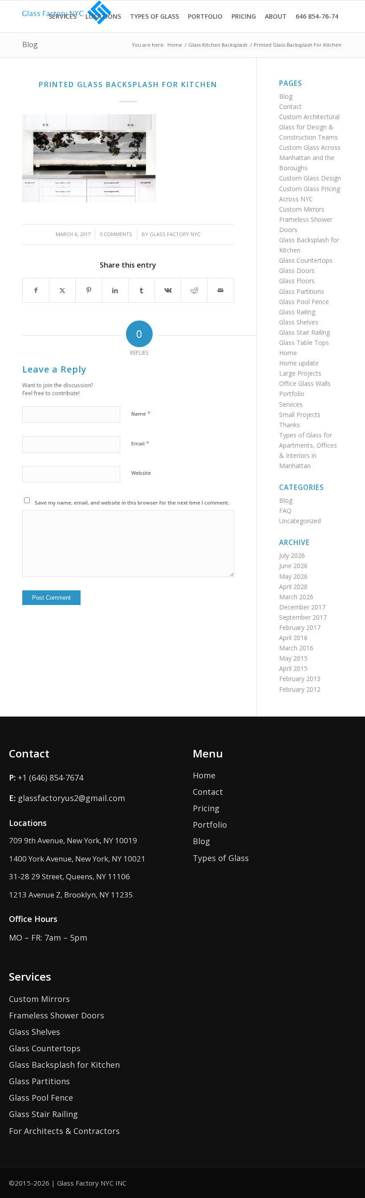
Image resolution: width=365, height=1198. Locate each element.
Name (140, 413)
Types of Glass (221, 858)
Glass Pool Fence (304, 301)
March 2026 (296, 597)
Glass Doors (297, 270)
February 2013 (299, 678)
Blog (30, 44)
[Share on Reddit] (194, 290)
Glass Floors (297, 280)
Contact (290, 106)
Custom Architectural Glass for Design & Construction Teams (309, 126)
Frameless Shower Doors (56, 1015)
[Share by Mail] (220, 290)
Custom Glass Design (310, 178)
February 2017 (299, 627)
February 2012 (299, 689)
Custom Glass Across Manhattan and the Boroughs (310, 157)
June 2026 (293, 565)
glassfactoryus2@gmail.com (71, 798)
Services (291, 404)
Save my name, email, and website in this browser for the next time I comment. (132, 502)
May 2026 (293, 576)
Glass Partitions (301, 291)
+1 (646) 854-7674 (50, 777)
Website (141, 472)
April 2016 (293, 637)
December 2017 (302, 607)
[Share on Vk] (168, 290)
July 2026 (292, 555)
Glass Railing (297, 312)
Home (288, 353)
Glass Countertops (306, 260)
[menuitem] (62, 16)
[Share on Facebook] (36, 290)
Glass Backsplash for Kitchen (64, 1064)
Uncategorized (300, 521)
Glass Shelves (298, 322)
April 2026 (293, 586)
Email (140, 443)
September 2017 (303, 617)
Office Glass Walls (305, 383)
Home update (299, 363)
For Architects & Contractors (64, 1131)
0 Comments (116, 234)
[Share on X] (62, 290)
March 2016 (296, 648)
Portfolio (291, 393)
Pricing (206, 808)
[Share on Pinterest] (88, 290)
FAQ (285, 510)
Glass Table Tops (304, 342)
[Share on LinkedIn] (115, 290)
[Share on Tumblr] (141, 290)
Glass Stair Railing (304, 332)
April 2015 (293, 668)
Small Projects (299, 414)
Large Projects (300, 373)
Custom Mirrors (301, 209)
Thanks (289, 425)
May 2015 (293, 658)
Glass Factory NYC (175, 234)
